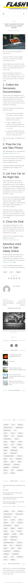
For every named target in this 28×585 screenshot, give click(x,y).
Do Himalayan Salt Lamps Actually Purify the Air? (15, 355)
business (20, 424)
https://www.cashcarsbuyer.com (11, 239)
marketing (18, 458)
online (19, 461)
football (19, 444)
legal (5, 458)
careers (12, 433)
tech (12, 470)
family (5, 441)
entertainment (7, 438)
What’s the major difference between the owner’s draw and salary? (16, 383)
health (5, 450)
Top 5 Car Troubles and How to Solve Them (14, 330)
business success (8, 427)
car (11, 272)
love (11, 458)
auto (5, 272)
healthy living (14, 450)
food (12, 444)
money (5, 461)
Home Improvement (8, 456)
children (6, 436)
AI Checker (12, 361)
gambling (6, 447)
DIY (13, 436)
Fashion (12, 441)
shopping (6, 467)
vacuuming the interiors (14, 153)
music (12, 461)
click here (22, 572)
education (20, 436)
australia (6, 424)
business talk (19, 427)
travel (5, 473)
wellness (13, 473)
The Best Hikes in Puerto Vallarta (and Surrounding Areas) (17, 368)
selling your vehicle (8, 262)
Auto (14, 21)
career (5, 433)
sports (5, 470)
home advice (13, 453)
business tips (7, 430)
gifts (21, 447)
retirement (16, 464)
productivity (7, 464)
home (5, 453)
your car (20, 75)
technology (19, 470)
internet (19, 456)
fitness (5, 444)
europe (16, 438)
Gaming (14, 447)
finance (20, 441)
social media (15, 467)
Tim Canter (16, 30)
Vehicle (18, 272)
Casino (20, 433)
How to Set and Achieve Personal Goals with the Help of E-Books (17, 376)
